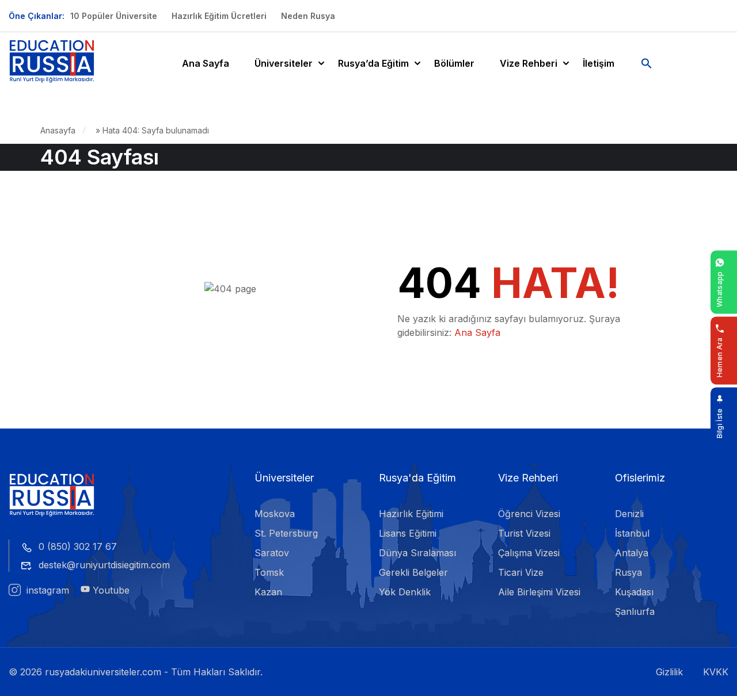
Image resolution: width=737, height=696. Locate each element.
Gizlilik (669, 672)
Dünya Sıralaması (417, 553)
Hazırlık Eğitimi (411, 513)
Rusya (628, 572)
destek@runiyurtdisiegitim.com (104, 565)
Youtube (110, 590)
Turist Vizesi (524, 533)
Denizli (629, 513)
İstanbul (632, 533)
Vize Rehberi (528, 63)
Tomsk (269, 572)
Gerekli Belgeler (413, 572)
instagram (46, 590)
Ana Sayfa (205, 63)
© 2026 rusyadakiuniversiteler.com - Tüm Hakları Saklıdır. (136, 672)
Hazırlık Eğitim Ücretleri (219, 16)
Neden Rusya (308, 16)
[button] (647, 63)
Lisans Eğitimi (407, 533)
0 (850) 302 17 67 (78, 546)
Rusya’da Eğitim (373, 63)
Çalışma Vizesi (529, 553)
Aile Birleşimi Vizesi (539, 592)
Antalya (631, 553)
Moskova (274, 513)
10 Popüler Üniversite (113, 16)
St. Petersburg (286, 533)
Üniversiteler (283, 63)
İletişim (598, 63)
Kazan (268, 592)
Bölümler (454, 63)
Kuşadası (634, 592)
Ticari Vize (521, 572)
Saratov (271, 553)
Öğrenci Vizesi (529, 513)
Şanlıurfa (635, 611)
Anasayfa (57, 130)
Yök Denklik (405, 592)
